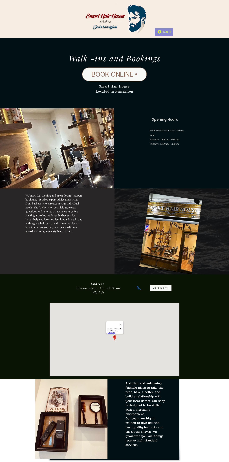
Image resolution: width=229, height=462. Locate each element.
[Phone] (139, 288)
